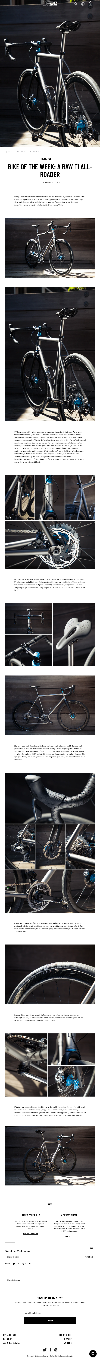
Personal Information (66, 1356)
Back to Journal (13, 1279)
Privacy (68, 1339)
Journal (13, 152)
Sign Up (49, 1320)
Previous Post (12, 1256)
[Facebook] (56, 159)
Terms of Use (65, 1335)
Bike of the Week (13, 1251)
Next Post (89, 1256)
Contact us (69, 1236)
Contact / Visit (10, 1335)
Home (7, 152)
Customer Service (11, 1342)
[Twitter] (50, 159)
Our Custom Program (30, 1233)
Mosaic (26, 1251)
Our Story (7, 1339)
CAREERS (68, 1342)
